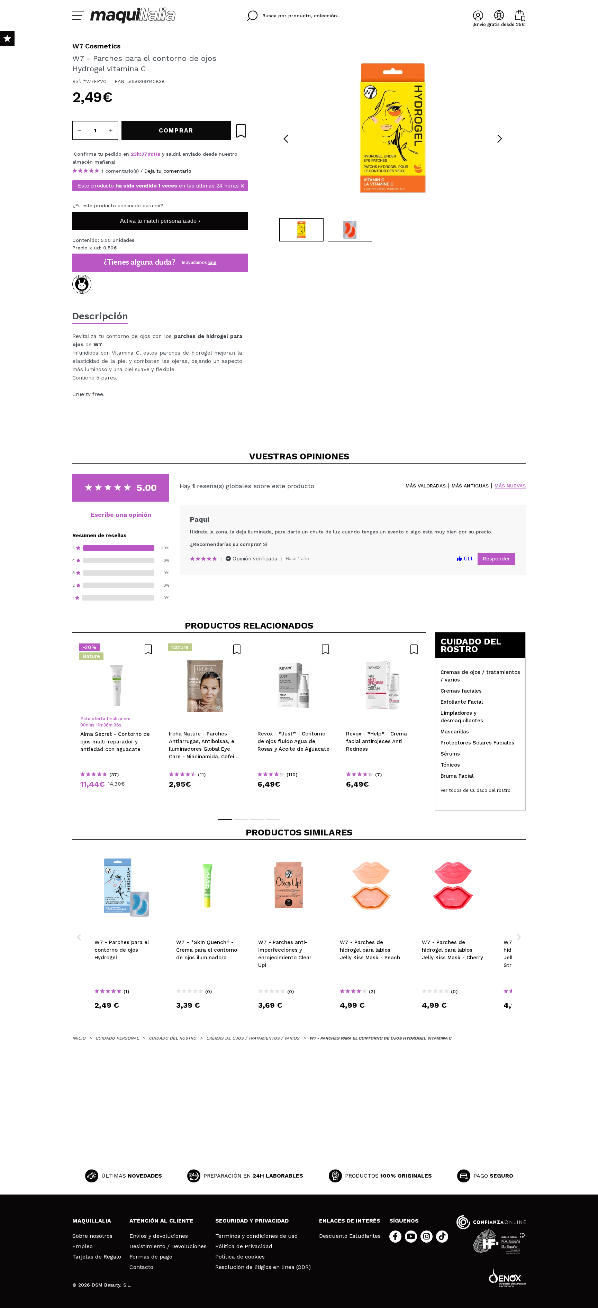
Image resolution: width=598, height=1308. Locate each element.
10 (155, 154)
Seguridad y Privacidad (252, 1220)
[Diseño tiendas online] (507, 1277)
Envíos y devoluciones (158, 1236)
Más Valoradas (426, 485)
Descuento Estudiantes (350, 1236)
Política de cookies (240, 1257)
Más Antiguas (470, 485)
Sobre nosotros (92, 1236)
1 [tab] (225, 819)
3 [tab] (257, 819)
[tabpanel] (392, 128)
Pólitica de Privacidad (243, 1246)
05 (116, 725)
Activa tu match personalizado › (160, 221)
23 (134, 154)
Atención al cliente (161, 1220)
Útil (467, 559)
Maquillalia (91, 1220)
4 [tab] (273, 819)
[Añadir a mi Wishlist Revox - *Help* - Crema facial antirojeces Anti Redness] (382, 649)
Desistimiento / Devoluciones (168, 1246)
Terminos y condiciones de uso (256, 1236)
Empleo (82, 1246)
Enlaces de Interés (349, 1220)
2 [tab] (241, 819)
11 (97, 725)
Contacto (141, 1267)
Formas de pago (150, 1257)
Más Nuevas (510, 485)
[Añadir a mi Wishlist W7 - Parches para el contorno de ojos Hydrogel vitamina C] (241, 131)
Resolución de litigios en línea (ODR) (263, 1267)
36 (106, 725)
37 (144, 154)
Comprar (117, 796)
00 (83, 725)
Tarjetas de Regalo (96, 1257)
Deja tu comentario (167, 171)
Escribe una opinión (121, 514)
